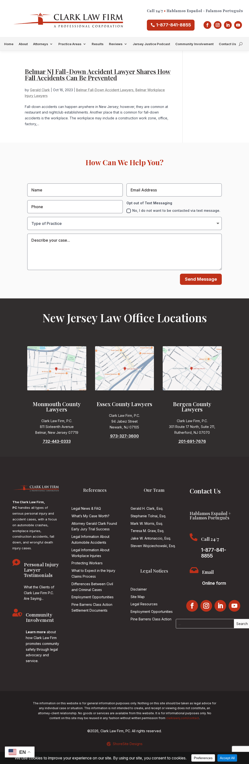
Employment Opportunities (92, 597)
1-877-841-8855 (173, 24)
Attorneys (40, 44)
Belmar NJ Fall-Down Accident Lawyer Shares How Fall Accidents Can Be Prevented (97, 74)
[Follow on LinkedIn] (228, 25)
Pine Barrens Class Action (151, 619)
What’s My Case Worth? (90, 516)
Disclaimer (139, 589)
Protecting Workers (87, 563)
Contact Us (227, 44)
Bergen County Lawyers (192, 406)
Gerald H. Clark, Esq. (147, 508)
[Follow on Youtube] (238, 25)
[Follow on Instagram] (218, 25)
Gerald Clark (40, 90)
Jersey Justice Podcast (151, 44)
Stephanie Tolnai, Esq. (148, 516)
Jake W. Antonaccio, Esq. (151, 538)
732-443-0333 (57, 441)
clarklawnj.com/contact (182, 718)
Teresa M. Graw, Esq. (147, 531)
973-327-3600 (124, 436)
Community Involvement (194, 44)
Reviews (116, 44)
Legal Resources (144, 604)
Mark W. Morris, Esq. (147, 523)
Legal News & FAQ (86, 508)
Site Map (138, 597)
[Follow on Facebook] (207, 25)
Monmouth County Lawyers (57, 406)
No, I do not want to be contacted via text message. (176, 210)
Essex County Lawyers (124, 404)
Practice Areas (69, 44)
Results (98, 44)
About (23, 44)
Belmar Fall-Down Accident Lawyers (104, 90)
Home (8, 44)
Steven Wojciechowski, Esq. (153, 546)
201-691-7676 (192, 441)
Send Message (201, 279)
